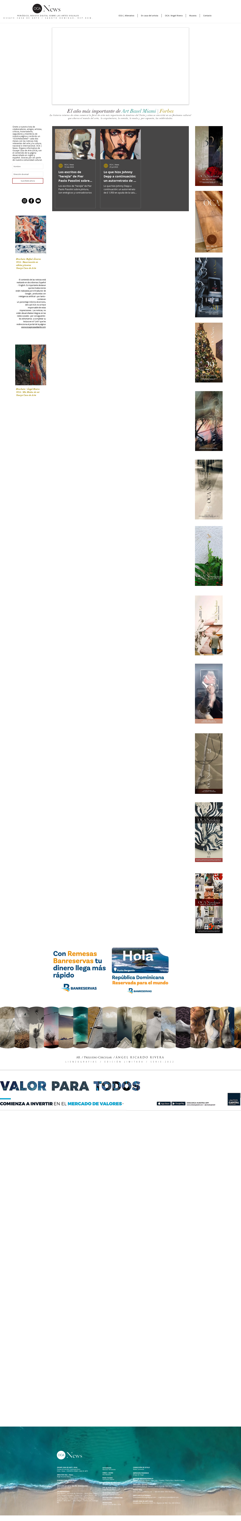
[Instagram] (24, 201)
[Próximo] (225, 1090)
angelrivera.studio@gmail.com (168, 1497)
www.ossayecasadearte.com (33, 327)
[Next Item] (236, 1027)
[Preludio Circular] (120, 1103)
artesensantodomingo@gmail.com (144, 1497)
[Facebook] (31, 201)
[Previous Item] (4, 1027)
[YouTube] (38, 201)
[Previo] (15, 1090)
